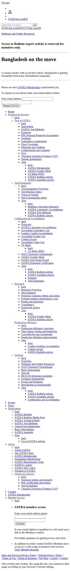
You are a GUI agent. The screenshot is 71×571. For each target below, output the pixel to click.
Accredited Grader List (33, 236)
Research (19, 283)
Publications (14, 408)
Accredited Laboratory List (35, 230)
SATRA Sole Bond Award (35, 260)
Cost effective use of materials (36, 334)
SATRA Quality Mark (39, 171)
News (11, 405)
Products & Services (18, 114)
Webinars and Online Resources (18, 33)
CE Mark (26, 245)
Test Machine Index (31, 191)
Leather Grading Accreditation (37, 233)
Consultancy (27, 304)
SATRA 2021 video (25, 468)
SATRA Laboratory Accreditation (45, 209)
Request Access (11, 106)
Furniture (26, 138)
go (35, 25)
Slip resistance (28, 292)
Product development (32, 301)
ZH (39, 28)
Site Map (43, 558)
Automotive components (34, 141)
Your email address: (11, 98)
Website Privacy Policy (50, 555)
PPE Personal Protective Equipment (39, 135)
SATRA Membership (29, 87)
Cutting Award (28, 239)
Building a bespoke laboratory (43, 206)
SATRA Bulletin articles (40, 177)
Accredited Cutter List (32, 242)
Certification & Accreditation (30, 218)
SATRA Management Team (29, 462)
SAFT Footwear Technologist (36, 254)
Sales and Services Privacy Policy (18, 555)
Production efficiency (26, 322)
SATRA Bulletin (23, 414)
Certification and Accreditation (44, 399)
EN (19, 28)
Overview (26, 224)
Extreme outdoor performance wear (39, 298)
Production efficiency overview (37, 328)
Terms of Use (9, 558)
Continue (20, 523)
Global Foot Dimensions (27, 426)
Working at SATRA (25, 471)
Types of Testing (29, 194)
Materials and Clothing (33, 147)
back (17, 117)
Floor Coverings (29, 144)
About (11, 444)
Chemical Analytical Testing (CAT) (39, 156)
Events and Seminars (32, 381)
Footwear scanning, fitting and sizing (40, 295)
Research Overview (31, 289)
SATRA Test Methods (32, 129)
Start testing (27, 126)
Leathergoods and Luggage (35, 150)
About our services (24, 474)
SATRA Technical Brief (27, 420)
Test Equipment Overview (35, 188)
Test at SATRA (23, 120)
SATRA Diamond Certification (37, 263)
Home (11, 111)
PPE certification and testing (36, 482)
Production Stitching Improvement (39, 337)
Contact (12, 491)
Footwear (26, 132)
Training (32, 278)
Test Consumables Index (34, 197)
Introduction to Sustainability (36, 384)
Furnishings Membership (27, 459)
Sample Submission (31, 159)
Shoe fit (25, 373)
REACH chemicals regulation (36, 376)
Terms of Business (27, 558)
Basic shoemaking (30, 370)
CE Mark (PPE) (36, 174)
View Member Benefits (27, 549)
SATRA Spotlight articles (41, 180)
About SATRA (22, 450)
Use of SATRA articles (33, 441)
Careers (54, 558)
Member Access (16, 497)
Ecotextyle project (30, 307)
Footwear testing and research (36, 479)
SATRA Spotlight (24, 432)
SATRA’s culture (23, 465)
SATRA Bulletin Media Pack (30, 417)
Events (11, 402)
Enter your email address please (31, 513)
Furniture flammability (32, 378)
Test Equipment (23, 182)
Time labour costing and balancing (39, 331)
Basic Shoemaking (24, 429)
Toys (23, 153)
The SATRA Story (24, 453)
